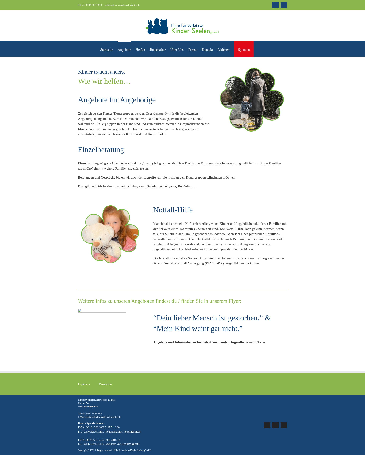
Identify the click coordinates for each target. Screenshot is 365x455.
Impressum (84, 384)
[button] (258, 49)
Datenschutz (105, 384)
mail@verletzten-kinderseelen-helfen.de (122, 5)
